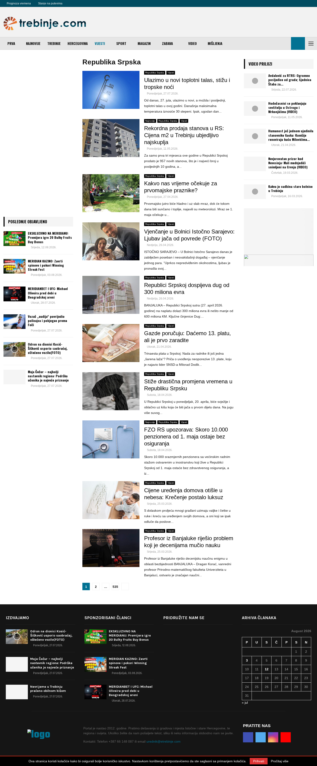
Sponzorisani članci (107, 617)
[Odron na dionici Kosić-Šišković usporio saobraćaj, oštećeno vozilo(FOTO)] (14, 349)
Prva (11, 43)
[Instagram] (81, 3)
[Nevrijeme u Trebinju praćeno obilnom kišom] (17, 692)
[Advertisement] (229, 22)
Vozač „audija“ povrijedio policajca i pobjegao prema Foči (47, 320)
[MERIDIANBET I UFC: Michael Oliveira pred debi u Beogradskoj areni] (14, 294)
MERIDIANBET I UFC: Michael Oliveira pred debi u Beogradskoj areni (48, 292)
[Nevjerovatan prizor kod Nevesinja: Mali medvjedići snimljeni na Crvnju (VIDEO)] (255, 164)
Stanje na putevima (50, 3)
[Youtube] (86, 3)
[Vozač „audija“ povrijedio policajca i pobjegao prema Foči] (14, 321)
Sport (121, 43)
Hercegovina (78, 43)
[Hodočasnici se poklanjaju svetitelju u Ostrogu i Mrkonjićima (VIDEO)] (255, 108)
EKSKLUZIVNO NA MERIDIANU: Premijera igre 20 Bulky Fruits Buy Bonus (50, 237)
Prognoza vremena (19, 3)
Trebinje (54, 43)
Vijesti (100, 43)
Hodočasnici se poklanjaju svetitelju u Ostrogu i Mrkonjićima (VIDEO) (287, 107)
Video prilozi (260, 64)
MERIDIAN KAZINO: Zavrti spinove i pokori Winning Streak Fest (46, 265)
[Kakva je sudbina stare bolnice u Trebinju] (255, 191)
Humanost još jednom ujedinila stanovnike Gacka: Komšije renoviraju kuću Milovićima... (290, 135)
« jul (245, 702)
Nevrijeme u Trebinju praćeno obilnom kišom (48, 689)
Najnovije (33, 43)
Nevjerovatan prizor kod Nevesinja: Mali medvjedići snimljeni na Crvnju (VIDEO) (287, 162)
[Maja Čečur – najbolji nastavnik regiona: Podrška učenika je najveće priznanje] (14, 377)
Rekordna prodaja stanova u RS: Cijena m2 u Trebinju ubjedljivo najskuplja (184, 135)
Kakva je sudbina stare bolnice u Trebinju (290, 188)
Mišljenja (215, 43)
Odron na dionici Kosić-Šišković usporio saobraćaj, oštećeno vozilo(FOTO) (48, 348)
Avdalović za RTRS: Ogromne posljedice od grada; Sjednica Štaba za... (289, 79)
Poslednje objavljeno (27, 221)
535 (115, 587)
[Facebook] (71, 3)
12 (266, 669)
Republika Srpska (154, 72)
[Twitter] (76, 3)
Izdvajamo (17, 617)
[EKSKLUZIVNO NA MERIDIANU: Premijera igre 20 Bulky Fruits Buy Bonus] (14, 238)
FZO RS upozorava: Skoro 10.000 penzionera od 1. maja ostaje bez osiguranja (186, 436)
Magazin (144, 43)
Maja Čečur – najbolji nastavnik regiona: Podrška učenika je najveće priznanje (48, 375)
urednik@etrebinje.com (163, 741)
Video (192, 43)
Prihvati (258, 761)
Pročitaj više (279, 761)
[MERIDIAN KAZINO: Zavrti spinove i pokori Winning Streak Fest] (14, 266)
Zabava (167, 43)
